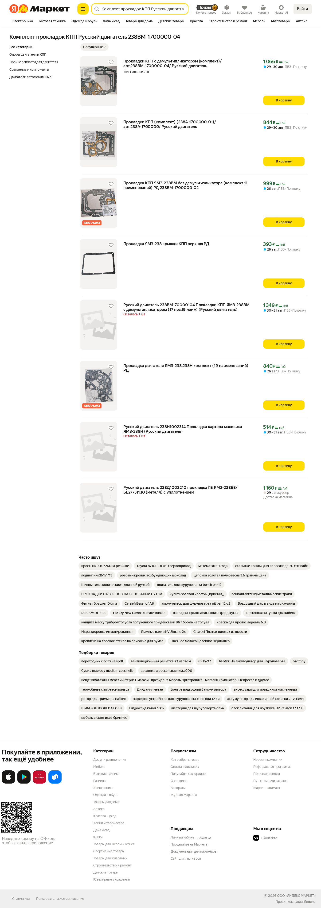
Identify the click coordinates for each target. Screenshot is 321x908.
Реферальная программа (272, 767)
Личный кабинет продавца (191, 837)
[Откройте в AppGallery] (39, 782)
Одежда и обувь (105, 795)
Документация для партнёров (194, 851)
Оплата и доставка (185, 767)
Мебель (99, 767)
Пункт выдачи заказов (270, 781)
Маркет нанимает (266, 788)
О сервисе (179, 781)
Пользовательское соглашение (60, 898)
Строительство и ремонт (112, 865)
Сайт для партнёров (186, 858)
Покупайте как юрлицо (188, 774)
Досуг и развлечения (109, 759)
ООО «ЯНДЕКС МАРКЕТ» (296, 895)
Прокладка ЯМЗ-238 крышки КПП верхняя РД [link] (166, 243)
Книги (97, 837)
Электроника (103, 788)
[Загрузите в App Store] (8, 782)
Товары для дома (106, 802)
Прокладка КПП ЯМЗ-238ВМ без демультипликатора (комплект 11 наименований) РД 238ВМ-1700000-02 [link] (185, 185)
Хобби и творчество (108, 823)
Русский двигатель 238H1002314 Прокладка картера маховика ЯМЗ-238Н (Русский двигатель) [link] (182, 429)
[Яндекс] (309, 902)
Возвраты (178, 788)
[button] (94, 47)
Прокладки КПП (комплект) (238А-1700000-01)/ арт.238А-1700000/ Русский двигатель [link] (169, 124)
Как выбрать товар (185, 759)
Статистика (21, 898)
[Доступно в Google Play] (24, 782)
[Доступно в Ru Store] (55, 782)
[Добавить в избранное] (111, 62)
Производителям (266, 774)
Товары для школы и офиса (113, 844)
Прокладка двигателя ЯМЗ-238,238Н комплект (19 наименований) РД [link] (185, 368)
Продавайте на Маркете (189, 844)
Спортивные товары (109, 851)
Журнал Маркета (184, 795)
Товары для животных (110, 858)
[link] (105, 566)
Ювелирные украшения (111, 879)
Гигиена (99, 781)
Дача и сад (101, 830)
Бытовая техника (106, 774)
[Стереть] (183, 9)
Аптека (98, 809)
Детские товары (105, 872)
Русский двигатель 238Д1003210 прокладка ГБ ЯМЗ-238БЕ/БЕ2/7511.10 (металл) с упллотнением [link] (180, 490)
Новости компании (267, 759)
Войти (302, 9)
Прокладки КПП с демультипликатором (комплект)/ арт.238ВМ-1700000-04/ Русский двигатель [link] (172, 63)
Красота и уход (104, 816)
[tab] (22, 21)
